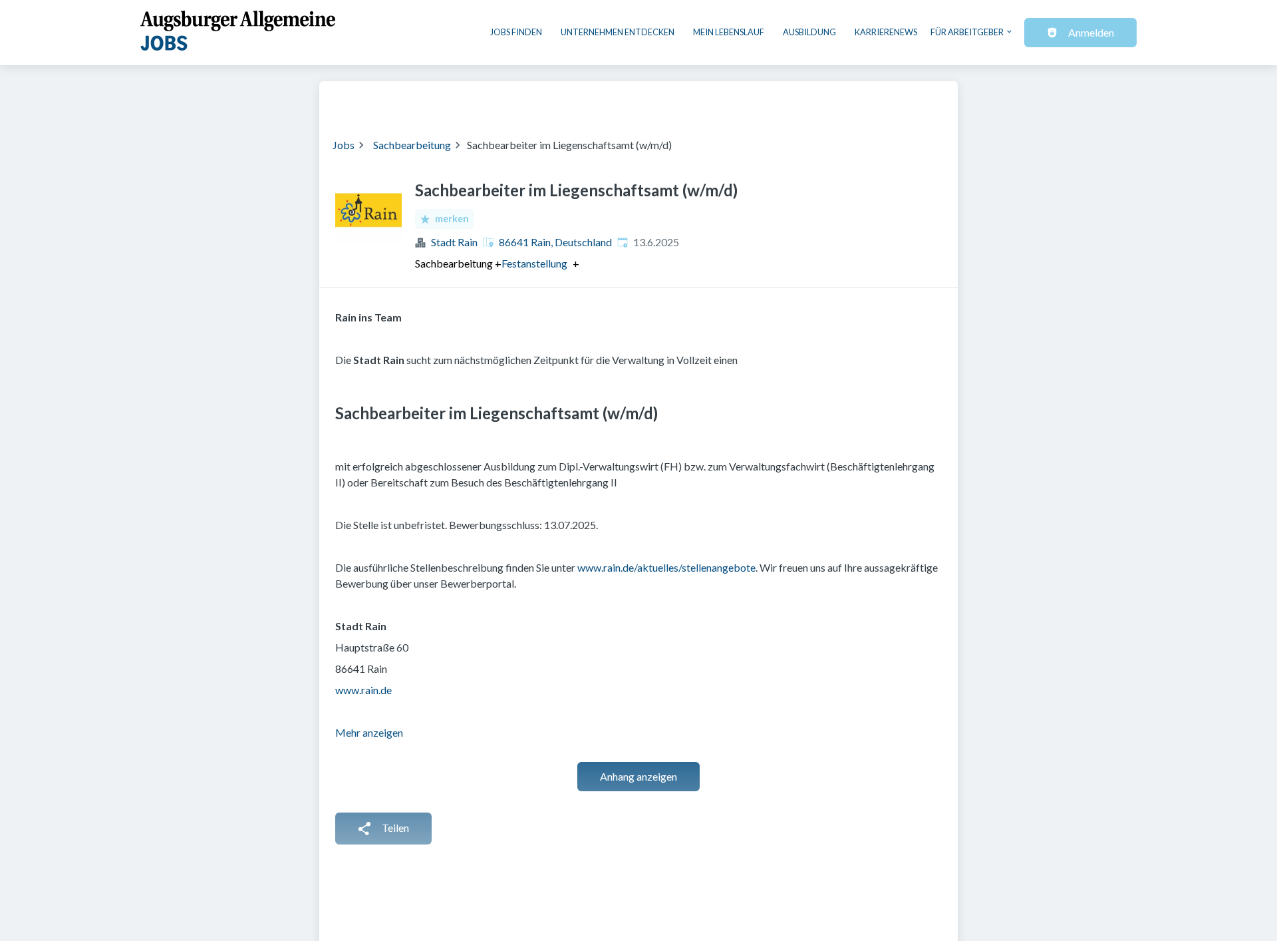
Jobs (344, 144)
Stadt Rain (454, 242)
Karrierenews (886, 32)
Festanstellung (534, 264)
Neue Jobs (836, 101)
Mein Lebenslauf (728, 32)
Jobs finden (516, 32)
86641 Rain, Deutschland (555, 242)
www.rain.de (363, 689)
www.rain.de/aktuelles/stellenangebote (666, 567)
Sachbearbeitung (412, 144)
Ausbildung (809, 32)
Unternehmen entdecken (617, 32)
